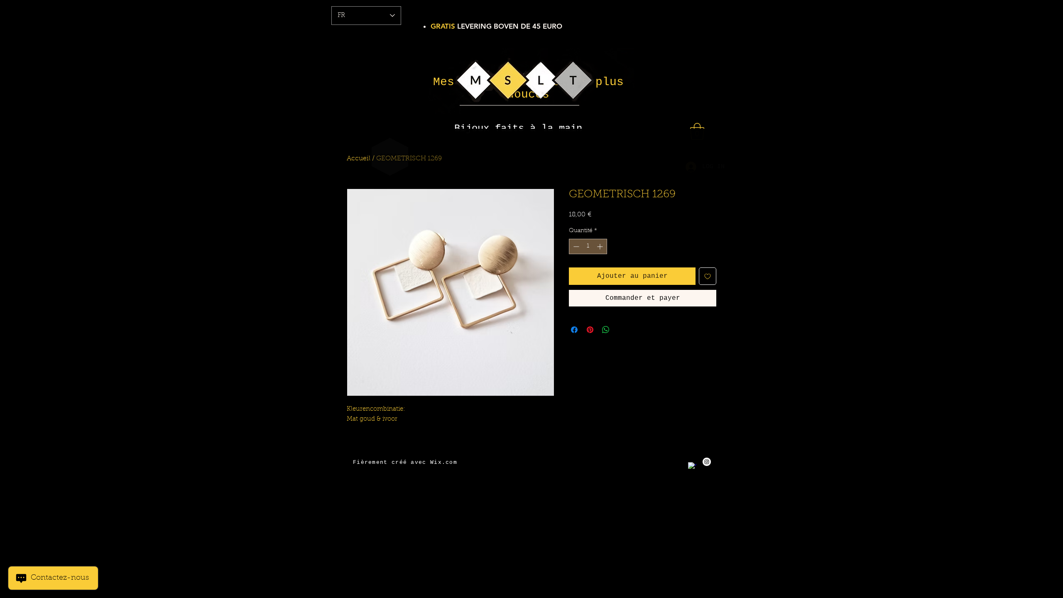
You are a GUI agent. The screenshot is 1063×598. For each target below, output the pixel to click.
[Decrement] (575, 246)
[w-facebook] (692, 466)
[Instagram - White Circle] (707, 462)
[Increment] (600, 246)
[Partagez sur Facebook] (574, 330)
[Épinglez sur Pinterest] (590, 330)
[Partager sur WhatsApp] (606, 330)
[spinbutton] (587, 246)
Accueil (358, 158)
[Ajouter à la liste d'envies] (707, 276)
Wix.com (443, 462)
